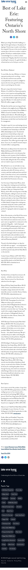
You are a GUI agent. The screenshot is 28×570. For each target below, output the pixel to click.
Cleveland (19, 507)
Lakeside (13, 519)
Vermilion (4, 548)
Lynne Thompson (9, 447)
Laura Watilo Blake (20, 447)
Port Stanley (12, 548)
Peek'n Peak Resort (20, 515)
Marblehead (5, 498)
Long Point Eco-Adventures (8, 540)
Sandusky (13, 498)
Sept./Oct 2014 (5, 453)
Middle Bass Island (12, 502)
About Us (3, 561)
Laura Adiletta (5, 449)
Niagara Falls (5, 519)
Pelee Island (18, 532)
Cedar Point (14, 494)
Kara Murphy (13, 449)
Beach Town (10, 511)
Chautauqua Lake (6, 523)
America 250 (21, 540)
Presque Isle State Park (7, 532)
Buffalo (20, 498)
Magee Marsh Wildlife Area (8, 536)
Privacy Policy (17, 561)
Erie (3, 511)
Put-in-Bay (19, 490)
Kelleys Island (5, 494)
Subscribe (3, 563)
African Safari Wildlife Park (8, 528)
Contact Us (10, 561)
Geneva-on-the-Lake (7, 515)
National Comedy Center (8, 507)
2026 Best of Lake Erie (7, 490)
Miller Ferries (11, 544)
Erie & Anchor (20, 544)
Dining (3, 544)
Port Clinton (16, 523)
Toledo (3, 502)
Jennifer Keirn (21, 449)
